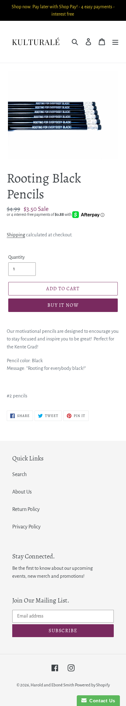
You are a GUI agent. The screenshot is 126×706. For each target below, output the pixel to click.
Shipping (16, 234)
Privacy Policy (26, 527)
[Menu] (115, 42)
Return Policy (26, 509)
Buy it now (63, 305)
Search (19, 474)
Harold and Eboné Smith (53, 685)
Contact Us (101, 700)
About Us (22, 492)
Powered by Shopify (92, 685)
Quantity (16, 257)
